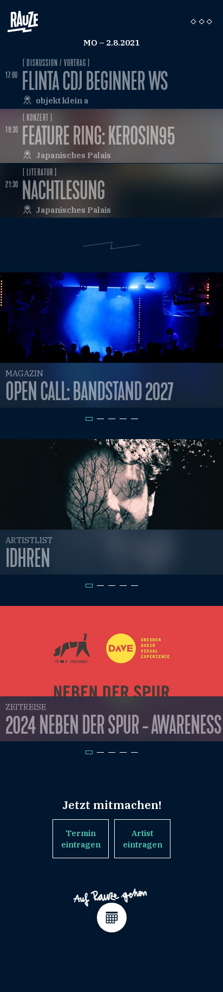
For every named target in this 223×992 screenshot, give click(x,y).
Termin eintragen (81, 839)
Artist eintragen (142, 839)
